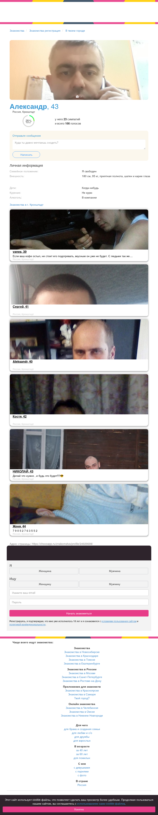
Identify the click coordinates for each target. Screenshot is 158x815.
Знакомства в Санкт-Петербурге (82, 677)
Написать (26, 154)
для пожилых (82, 758)
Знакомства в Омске (82, 711)
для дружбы (81, 736)
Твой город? (82, 698)
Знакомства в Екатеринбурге (82, 663)
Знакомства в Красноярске (82, 690)
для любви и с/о (82, 733)
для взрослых (82, 740)
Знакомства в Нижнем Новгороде (82, 715)
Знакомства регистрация (45, 30)
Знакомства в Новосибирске (82, 652)
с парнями (82, 771)
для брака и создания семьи (82, 729)
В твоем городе (75, 30)
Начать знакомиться (79, 613)
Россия (81, 785)
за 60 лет (82, 754)
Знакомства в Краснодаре (82, 656)
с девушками (82, 767)
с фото (82, 775)
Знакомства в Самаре (82, 694)
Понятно (79, 809)
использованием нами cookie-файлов (101, 803)
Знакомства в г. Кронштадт (26, 204)
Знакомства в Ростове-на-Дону (82, 681)
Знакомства (17, 30)
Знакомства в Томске (82, 659)
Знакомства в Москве (82, 673)
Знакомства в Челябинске (82, 708)
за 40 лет (82, 750)
